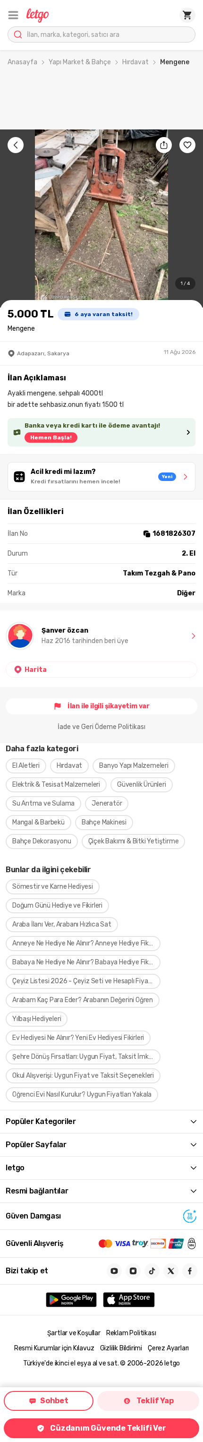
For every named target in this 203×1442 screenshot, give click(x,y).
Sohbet (54, 1400)
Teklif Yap (155, 1400)
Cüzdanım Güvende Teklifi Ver (108, 1428)
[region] (101, 218)
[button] (13, 15)
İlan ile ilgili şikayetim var (109, 706)
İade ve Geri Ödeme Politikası (101, 727)
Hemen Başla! (51, 437)
